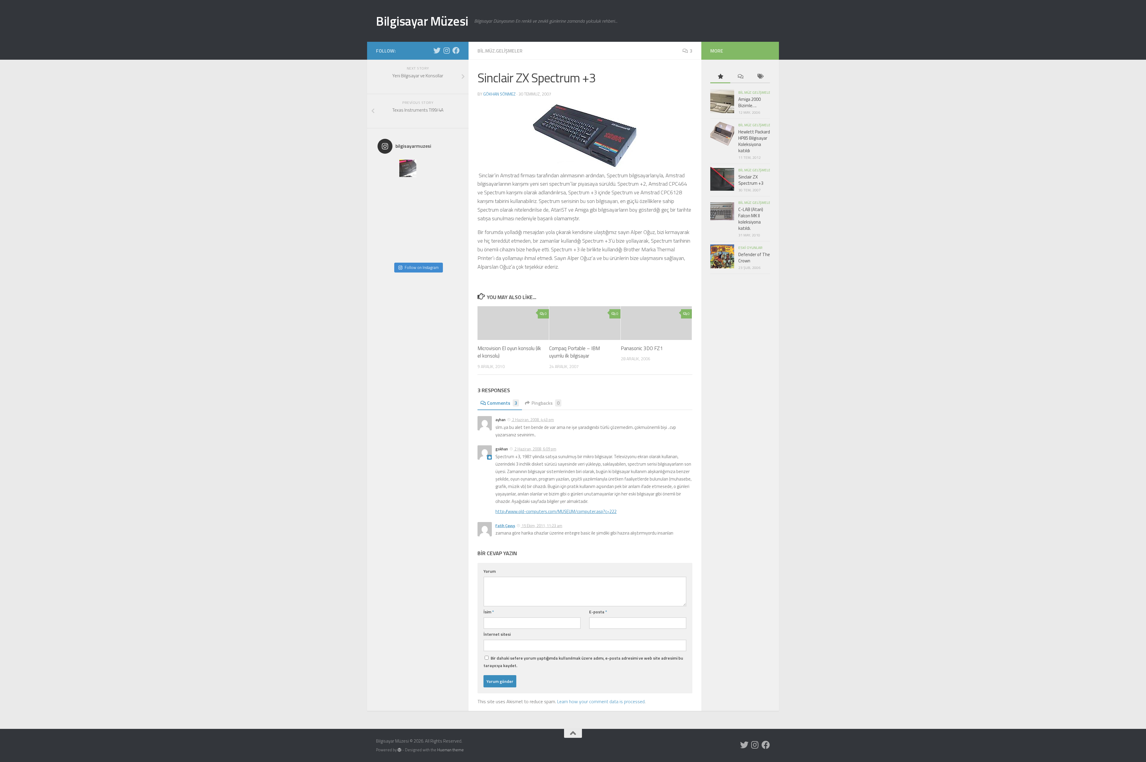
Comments (502, 403)
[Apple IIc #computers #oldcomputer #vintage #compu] (387, 249)
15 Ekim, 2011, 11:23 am (541, 526)
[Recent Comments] (740, 76)
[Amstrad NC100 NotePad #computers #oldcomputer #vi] (408, 249)
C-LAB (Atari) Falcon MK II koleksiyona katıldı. (750, 219)
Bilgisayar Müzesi (422, 21)
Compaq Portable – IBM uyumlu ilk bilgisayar (574, 352)
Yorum (489, 571)
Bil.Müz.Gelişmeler (500, 50)
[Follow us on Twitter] (436, 50)
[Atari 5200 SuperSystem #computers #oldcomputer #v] (387, 209)
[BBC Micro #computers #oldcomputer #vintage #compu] (387, 168)
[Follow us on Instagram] (446, 50)
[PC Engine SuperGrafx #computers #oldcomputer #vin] (448, 229)
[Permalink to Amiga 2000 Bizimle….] (722, 101)
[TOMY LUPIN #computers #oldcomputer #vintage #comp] (428, 249)
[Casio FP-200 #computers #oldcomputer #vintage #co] (387, 188)
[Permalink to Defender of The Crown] (722, 256)
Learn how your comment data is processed (601, 701)
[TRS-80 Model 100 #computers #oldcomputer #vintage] (408, 209)
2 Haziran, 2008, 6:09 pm (535, 449)
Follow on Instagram (422, 267)
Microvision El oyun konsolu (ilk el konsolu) (509, 352)
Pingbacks (546, 403)
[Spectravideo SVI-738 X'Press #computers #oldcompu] (448, 188)
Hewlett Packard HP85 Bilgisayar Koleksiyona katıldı (754, 141)
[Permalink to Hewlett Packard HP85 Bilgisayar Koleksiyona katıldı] (722, 134)
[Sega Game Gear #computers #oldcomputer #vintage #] (428, 188)
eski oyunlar (750, 247)
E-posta (598, 612)
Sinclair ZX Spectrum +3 (750, 180)
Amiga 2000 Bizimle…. (749, 102)
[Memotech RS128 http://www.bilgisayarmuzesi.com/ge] (428, 168)
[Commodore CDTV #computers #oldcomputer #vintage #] (428, 209)
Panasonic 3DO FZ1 (642, 348)
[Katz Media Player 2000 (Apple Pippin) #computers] (448, 209)
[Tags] (760, 76)
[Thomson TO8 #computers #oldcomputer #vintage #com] (387, 229)
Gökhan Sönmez (499, 94)
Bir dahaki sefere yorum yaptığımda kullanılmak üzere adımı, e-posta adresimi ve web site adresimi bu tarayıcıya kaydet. (583, 662)
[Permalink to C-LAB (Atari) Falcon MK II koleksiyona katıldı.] (722, 211)
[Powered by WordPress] (399, 750)
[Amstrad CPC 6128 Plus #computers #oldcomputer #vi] (428, 229)
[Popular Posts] (720, 76)
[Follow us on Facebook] (456, 50)
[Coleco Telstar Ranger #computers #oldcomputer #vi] (408, 229)
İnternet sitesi (497, 634)
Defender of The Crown (754, 257)
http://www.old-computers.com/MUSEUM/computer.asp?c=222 (556, 511)
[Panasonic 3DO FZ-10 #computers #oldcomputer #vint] (408, 168)
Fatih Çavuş (505, 526)
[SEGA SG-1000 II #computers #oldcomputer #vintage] (448, 168)
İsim (488, 612)
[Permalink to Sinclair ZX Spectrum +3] (722, 179)
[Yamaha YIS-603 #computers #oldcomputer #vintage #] (448, 249)
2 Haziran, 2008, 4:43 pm (532, 420)
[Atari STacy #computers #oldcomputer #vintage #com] (408, 188)
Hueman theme (450, 750)
